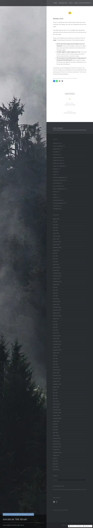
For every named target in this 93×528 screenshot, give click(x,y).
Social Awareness (57, 200)
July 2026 (55, 221)
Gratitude (55, 169)
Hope (54, 174)
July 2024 (55, 287)
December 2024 (57, 273)
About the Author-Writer (82, 3)
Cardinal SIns (56, 143)
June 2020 (55, 426)
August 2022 (56, 352)
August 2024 (56, 284)
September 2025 (57, 247)
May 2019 (55, 464)
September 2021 (57, 384)
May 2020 (55, 429)
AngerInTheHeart (69, 93)
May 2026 (55, 227)
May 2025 (55, 258)
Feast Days (55, 151)
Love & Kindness (57, 186)
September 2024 (57, 281)
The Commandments (58, 203)
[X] (56, 502)
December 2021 (57, 375)
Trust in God (56, 206)
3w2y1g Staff (11, 525)
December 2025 (57, 241)
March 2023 (56, 332)
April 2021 (55, 398)
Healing (55, 171)
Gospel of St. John (57, 157)
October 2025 (56, 244)
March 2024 (56, 298)
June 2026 (55, 224)
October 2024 (56, 278)
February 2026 (56, 236)
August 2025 (56, 250)
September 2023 (57, 315)
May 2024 (55, 293)
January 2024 (56, 304)
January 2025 (56, 270)
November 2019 (57, 446)
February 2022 (56, 370)
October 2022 (56, 347)
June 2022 (55, 358)
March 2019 (56, 469)
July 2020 (55, 424)
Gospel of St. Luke (57, 160)
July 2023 (55, 321)
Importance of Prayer (58, 180)
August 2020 (56, 421)
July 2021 (55, 389)
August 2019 (56, 455)
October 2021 (56, 381)
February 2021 (56, 404)
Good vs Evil (56, 154)
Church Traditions (57, 146)
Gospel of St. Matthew (10, 514)
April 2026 (55, 230)
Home (55, 3)
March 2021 (56, 401)
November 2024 (57, 276)
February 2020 (56, 438)
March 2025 (56, 264)
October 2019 (56, 449)
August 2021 (56, 387)
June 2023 (55, 324)
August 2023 (56, 318)
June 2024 (55, 290)
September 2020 (57, 418)
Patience (30, 514)
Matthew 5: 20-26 (58, 18)
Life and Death (56, 183)
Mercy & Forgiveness (22, 514)
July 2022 (55, 355)
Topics (71, 3)
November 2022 (57, 344)
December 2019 (57, 444)
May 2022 (55, 361)
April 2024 (55, 295)
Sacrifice (55, 197)
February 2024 (56, 301)
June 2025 (55, 256)
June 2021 (55, 392)
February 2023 (56, 335)
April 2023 (55, 330)
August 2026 (56, 219)
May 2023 (55, 327)
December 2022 (57, 341)
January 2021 (56, 407)
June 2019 (55, 461)
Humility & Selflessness (59, 177)
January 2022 (56, 372)
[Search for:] (70, 480)
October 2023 (56, 313)
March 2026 (56, 233)
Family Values (56, 149)
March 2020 (56, 435)
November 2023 (57, 310)
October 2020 (56, 415)
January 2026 (56, 239)
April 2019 (55, 466)
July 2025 (55, 253)
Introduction (63, 3)
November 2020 (57, 412)
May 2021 (55, 395)
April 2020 (55, 432)
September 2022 (57, 350)
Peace (54, 194)
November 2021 (57, 378)
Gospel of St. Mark (57, 163)
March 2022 (56, 367)
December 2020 (57, 409)
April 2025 (55, 261)
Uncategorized (56, 208)
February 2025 (56, 267)
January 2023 (56, 338)
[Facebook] (54, 502)
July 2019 (55, 458)
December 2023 (57, 307)
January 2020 (56, 441)
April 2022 (55, 364)
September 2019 (57, 452)
